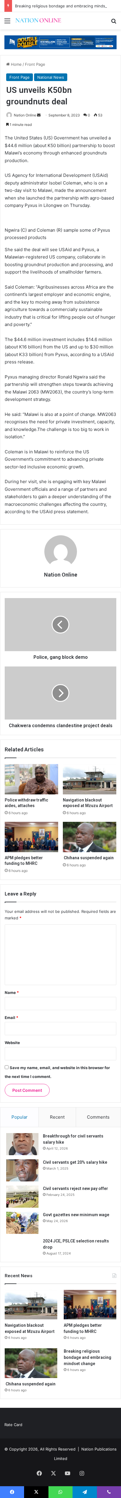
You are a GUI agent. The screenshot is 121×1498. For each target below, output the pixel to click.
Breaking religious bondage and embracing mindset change (87, 1357)
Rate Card (13, 1424)
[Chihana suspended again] (89, 837)
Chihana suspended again (88, 857)
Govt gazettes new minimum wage (76, 1214)
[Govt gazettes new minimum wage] (22, 1223)
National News (50, 77)
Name (12, 992)
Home (16, 64)
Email (11, 1017)
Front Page (35, 64)
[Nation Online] (38, 20)
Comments (98, 1117)
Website (12, 1042)
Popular (19, 1117)
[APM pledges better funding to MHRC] (31, 837)
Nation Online (25, 115)
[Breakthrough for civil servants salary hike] (22, 1144)
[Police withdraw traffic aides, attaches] (31, 779)
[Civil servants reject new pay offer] (22, 1197)
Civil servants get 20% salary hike (75, 1162)
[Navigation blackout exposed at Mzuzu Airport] (89, 779)
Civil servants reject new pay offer (75, 1188)
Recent (57, 1117)
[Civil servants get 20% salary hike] (22, 1170)
